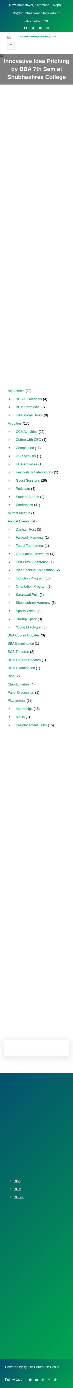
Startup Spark (26, 619)
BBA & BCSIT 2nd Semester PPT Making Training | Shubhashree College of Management (34, 256)
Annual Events (41, 181)
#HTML (40, 808)
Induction (22, 933)
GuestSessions (25, 912)
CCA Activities (27, 432)
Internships (24, 709)
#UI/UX (20, 876)
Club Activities (18, 684)
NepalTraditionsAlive (29, 940)
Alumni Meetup (19, 513)
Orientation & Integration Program (32, 950)
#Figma (21, 793)
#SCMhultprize (25, 822)
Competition (25, 448)
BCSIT (19, 1197)
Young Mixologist (28, 627)
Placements (17, 701)
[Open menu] (11, 46)
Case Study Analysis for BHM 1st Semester (35, 357)
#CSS (49, 772)
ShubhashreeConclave (30, 973)
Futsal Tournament (30, 546)
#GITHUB (22, 808)
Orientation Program (31, 586)
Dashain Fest (26, 529)
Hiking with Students (29, 919)
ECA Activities (26, 464)
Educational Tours (29, 415)
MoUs (20, 717)
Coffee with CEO (28, 440)
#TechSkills (45, 869)
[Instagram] (47, 28)
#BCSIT (21, 758)
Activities (20, 181)
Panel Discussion (21, 693)
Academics (16, 391)
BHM (17, 1189)
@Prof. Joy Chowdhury (31, 883)
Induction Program (30, 578)
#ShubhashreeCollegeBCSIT (34, 843)
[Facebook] (25, 28)
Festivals (40, 905)
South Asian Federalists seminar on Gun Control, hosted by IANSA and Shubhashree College (32, 304)
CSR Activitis (26, 456)
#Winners (38, 876)
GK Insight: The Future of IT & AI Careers (36, 280)
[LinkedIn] (40, 1021)
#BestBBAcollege (44, 758)
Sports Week (25, 611)
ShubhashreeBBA (27, 959)
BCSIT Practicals (29, 399)
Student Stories (27, 497)
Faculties (22, 905)
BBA (17, 1181)
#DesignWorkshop (28, 779)
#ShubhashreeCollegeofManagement (36, 853)
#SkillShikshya (25, 862)
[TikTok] (55, 1379)
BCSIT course (18, 652)
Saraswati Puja (27, 595)
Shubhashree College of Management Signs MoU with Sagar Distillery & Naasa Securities (35, 333)
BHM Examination (21, 668)
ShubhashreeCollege (29, 966)
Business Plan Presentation (33, 898)
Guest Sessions (28, 480)
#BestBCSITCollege (29, 765)
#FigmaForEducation (29, 801)
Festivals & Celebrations (34, 472)
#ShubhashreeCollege (30, 836)
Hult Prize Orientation (32, 562)
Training (21, 980)
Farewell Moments (30, 537)
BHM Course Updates (24, 660)
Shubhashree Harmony (33, 603)
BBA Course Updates (24, 635)
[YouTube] (40, 28)
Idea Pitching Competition (31, 188)
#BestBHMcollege (27, 772)
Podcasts (23, 489)
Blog (11, 676)
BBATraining (24, 890)
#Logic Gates (24, 815)
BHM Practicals (28, 407)
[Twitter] (32, 28)
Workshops (24, 505)
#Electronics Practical (30, 786)
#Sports (47, 862)
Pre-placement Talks (31, 725)
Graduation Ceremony (32, 554)
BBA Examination (21, 643)
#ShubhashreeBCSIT (29, 829)
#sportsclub (23, 869)
